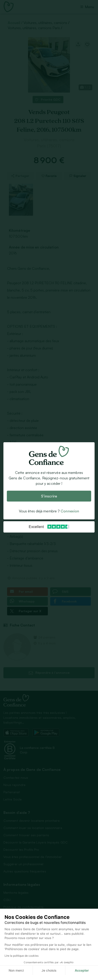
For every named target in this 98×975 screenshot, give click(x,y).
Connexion (70, 511)
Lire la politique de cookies (22, 955)
